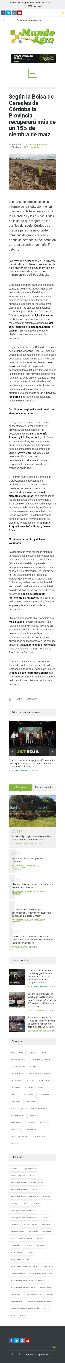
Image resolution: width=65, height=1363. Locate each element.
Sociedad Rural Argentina (39, 1301)
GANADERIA (17, 844)
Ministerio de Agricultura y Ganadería (27, 1280)
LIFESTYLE (30, 1102)
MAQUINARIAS (18, 1116)
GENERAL (15, 1088)
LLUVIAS (28, 1245)
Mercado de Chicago (20, 1259)
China (25, 1203)
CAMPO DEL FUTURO (41, 1060)
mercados (48, 1266)
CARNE (46, 1196)
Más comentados (44, 787)
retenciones (16, 1294)
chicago (14, 1203)
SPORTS (15, 1130)
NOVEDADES (17, 1123)
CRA (45, 1217)
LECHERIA (16, 1102)
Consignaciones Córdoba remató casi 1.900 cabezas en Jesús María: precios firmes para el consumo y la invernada (30, 20)
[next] (52, 752)
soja (45, 1308)
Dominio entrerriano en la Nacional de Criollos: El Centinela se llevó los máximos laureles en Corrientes (32, 939)
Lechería (15, 1245)
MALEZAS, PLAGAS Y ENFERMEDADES (29, 1109)
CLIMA (30, 1031)
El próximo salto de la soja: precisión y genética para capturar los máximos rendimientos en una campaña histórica (32, 763)
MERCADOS (35, 1116)
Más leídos (20, 787)
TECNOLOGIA (21, 771)
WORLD (14, 1144)
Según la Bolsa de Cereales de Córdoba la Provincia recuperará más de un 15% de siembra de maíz (32, 115)
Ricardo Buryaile (34, 1294)
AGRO (19, 699)
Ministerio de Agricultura (41, 1273)
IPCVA (39, 1238)
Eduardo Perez (30, 1224)
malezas (40, 1245)
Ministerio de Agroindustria (23, 1287)
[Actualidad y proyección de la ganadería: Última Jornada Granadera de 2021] (32, 811)
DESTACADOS (39, 891)
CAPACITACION (18, 867)
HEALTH (29, 1088)
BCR (32, 1175)
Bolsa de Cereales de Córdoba (24, 1189)
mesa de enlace (18, 1273)
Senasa (50, 1294)
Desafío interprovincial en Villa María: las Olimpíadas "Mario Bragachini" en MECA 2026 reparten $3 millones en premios (42, 1000)
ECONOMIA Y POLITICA (39, 1074)
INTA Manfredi (25, 1238)
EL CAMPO (29, 920)
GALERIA (30, 1081)
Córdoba (15, 1224)
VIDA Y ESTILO (40, 1137)
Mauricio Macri (17, 1252)
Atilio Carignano (18, 1175)
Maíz (31, 1252)
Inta (12, 1238)
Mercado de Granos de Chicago (25, 1266)
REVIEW (31, 1123)
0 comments (33, 147)
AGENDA (28, 866)
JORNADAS (28, 844)
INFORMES (32, 699)
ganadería (33, 1231)
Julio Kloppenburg (37, 144)
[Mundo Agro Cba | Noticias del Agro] (32, 42)
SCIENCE (44, 1123)
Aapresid (15, 1168)
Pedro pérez (45, 1287)
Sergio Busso (17, 1301)
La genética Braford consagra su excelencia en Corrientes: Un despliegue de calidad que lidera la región (31, 912)
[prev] (12, 752)
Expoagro (46, 1224)
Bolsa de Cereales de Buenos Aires (27, 1182)
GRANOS (47, 1231)
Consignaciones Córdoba (22, 1210)
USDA (23, 1315)
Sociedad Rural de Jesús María (25, 1308)
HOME (40, 1088)
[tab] (20, 788)
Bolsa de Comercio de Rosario (24, 1196)
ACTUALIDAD (18, 866)
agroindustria (30, 1168)
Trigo (13, 1315)
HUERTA (15, 1095)
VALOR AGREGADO (20, 1137)
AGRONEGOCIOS (19, 1060)
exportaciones (17, 1231)
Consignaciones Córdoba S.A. (24, 1217)
